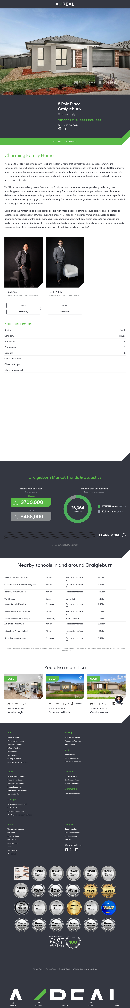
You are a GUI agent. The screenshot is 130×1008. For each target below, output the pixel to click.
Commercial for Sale (72, 794)
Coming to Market (14, 759)
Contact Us (11, 854)
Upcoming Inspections (15, 741)
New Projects (12, 751)
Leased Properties (14, 787)
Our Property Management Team (19, 815)
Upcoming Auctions (14, 744)
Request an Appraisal (73, 741)
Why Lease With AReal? (16, 776)
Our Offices (11, 840)
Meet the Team (13, 836)
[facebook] (66, 849)
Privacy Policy (38, 969)
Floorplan (71, 141)
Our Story (11, 832)
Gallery (57, 141)
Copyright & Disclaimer (66, 544)
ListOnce (93, 969)
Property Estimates (72, 832)
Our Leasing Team (14, 794)
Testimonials (12, 850)
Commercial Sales (71, 758)
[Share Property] (65, 129)
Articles (68, 840)
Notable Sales (70, 755)
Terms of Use (51, 969)
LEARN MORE (109, 535)
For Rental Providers (15, 808)
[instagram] (71, 849)
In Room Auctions (13, 748)
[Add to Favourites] (60, 129)
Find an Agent (70, 744)
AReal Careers (12, 843)
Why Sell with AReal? (73, 737)
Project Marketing (72, 783)
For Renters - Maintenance (17, 790)
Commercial (12, 755)
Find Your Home (13, 737)
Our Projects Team (72, 780)
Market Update (71, 836)
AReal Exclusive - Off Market (18, 762)
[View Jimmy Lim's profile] (119, 699)
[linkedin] (76, 849)
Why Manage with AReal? (17, 804)
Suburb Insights (71, 829)
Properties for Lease (15, 780)
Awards (10, 847)
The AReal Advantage (15, 829)
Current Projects (71, 776)
